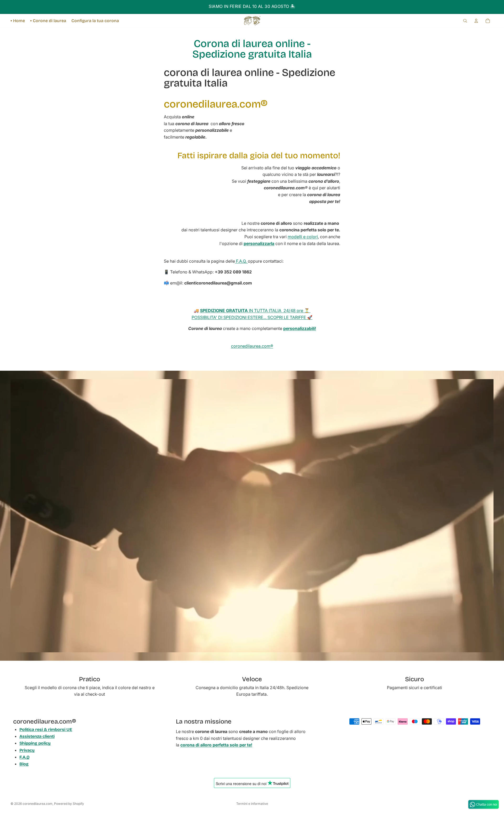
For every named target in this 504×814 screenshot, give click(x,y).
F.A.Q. (241, 261)
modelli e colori (303, 236)
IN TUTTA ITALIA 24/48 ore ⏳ (255, 310)
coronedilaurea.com (37, 804)
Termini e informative (252, 804)
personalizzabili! (299, 328)
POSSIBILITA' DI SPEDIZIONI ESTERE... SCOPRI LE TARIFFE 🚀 (252, 317)
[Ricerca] (465, 21)
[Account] (476, 21)
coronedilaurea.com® (252, 346)
